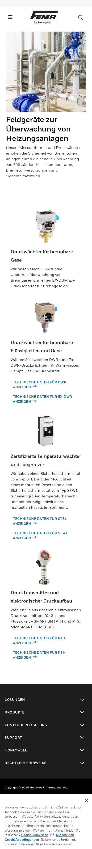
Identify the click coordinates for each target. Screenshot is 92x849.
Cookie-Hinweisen (34, 835)
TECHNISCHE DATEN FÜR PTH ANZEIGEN (39, 640)
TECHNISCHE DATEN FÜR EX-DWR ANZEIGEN (42, 398)
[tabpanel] (46, 112)
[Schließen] (86, 800)
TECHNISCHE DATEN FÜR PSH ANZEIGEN (39, 654)
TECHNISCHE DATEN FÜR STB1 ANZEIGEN (40, 521)
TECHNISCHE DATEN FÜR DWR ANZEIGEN (39, 384)
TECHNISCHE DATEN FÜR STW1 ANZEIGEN (40, 535)
